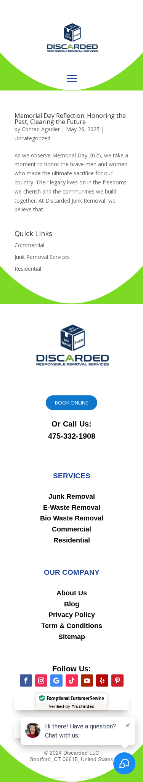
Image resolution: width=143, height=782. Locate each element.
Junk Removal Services (42, 256)
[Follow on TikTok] (72, 680)
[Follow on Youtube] (87, 680)
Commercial (29, 245)
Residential (27, 268)
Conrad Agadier (41, 129)
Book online (71, 402)
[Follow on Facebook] (26, 680)
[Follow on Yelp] (102, 680)
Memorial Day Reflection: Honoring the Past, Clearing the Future (70, 118)
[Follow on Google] (56, 680)
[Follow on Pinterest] (117, 680)
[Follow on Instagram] (41, 680)
